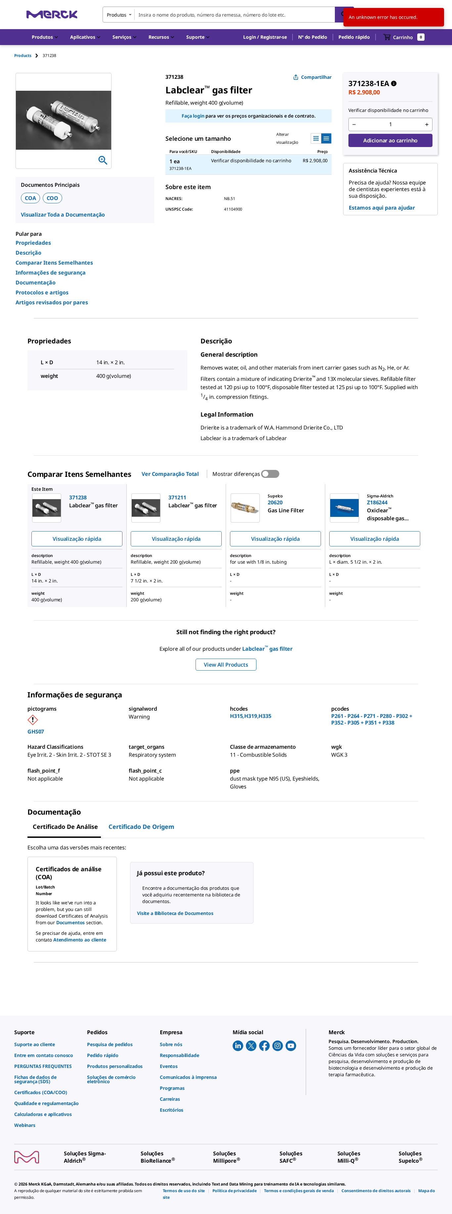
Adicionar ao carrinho (390, 140)
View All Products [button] (226, 664)
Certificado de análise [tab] (65, 827)
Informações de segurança (51, 272)
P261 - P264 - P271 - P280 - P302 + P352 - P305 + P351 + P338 (371, 719)
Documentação (36, 282)
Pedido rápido (354, 37)
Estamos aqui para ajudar (382, 207)
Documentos (70, 922)
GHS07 (35, 731)
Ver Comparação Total (170, 474)
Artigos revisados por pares (52, 302)
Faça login (193, 116)
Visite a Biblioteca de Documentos (175, 913)
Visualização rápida (77, 538)
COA (30, 198)
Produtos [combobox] (116, 15)
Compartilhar (316, 77)
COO (53, 198)
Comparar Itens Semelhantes (54, 262)
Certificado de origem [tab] (141, 827)
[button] (265, 37)
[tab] (28, 55)
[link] (47, 1044)
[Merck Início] (51, 14)
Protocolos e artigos (42, 292)
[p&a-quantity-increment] (427, 124)
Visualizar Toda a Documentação (63, 214)
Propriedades (33, 242)
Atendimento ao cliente (79, 939)
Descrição (28, 252)
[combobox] (228, 15)
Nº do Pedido (312, 37)
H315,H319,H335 (250, 716)
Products (22, 55)
